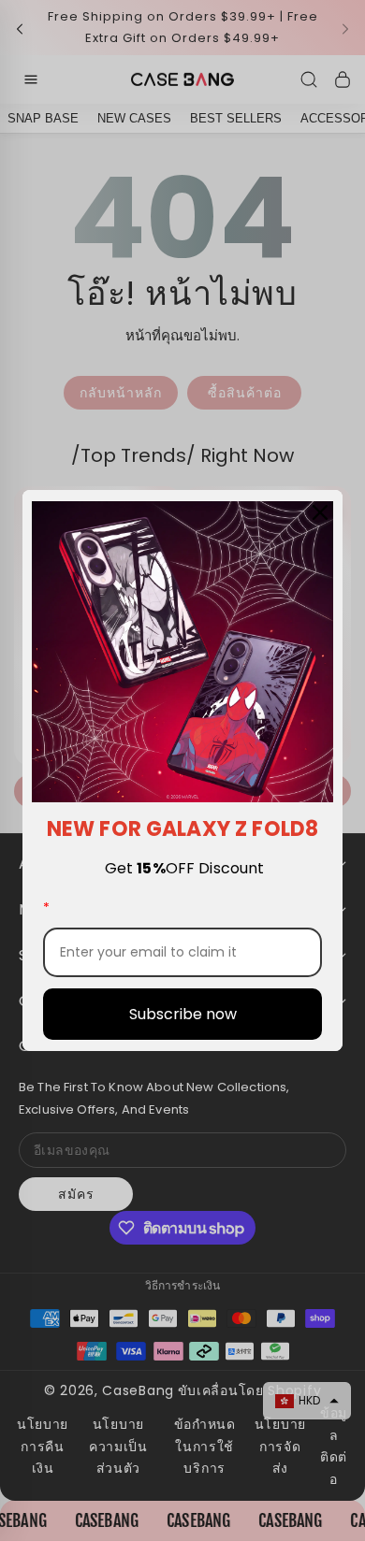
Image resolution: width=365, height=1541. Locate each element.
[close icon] (320, 512)
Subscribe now (183, 1014)
